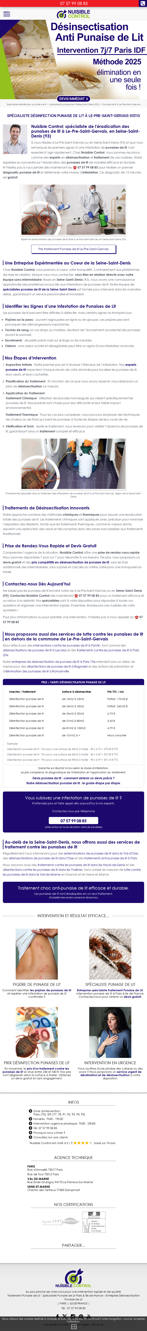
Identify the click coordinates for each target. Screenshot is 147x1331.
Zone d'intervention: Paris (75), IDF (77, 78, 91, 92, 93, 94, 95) (59, 1112)
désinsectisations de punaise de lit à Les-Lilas (34, 650)
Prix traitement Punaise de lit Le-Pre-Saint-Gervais (73, 249)
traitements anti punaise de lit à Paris (110, 858)
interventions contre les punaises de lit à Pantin (66, 645)
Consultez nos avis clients (50, 1137)
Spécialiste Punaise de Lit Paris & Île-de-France (73, 1295)
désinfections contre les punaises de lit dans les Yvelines (42, 870)
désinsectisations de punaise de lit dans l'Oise (41, 858)
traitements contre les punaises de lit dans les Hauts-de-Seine (81, 865)
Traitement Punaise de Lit (23, 1295)
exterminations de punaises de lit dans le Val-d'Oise (101, 853)
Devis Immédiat (72, 99)
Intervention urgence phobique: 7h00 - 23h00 (64, 1123)
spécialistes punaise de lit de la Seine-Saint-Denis (39, 289)
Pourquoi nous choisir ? (49, 1133)
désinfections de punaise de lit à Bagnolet (57, 666)
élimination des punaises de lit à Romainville (37, 671)
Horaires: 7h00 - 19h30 (48, 1119)
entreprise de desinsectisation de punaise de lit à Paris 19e (54, 662)
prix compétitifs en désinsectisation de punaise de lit (70, 562)
